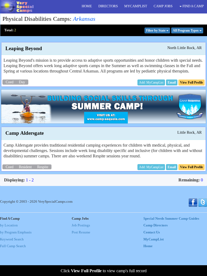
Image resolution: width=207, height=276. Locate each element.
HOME (87, 6)
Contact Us (151, 232)
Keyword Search (12, 239)
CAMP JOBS (163, 6)
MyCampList (153, 239)
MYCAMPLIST (135, 6)
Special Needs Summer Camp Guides (171, 218)
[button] (171, 82)
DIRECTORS (108, 6)
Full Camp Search (13, 246)
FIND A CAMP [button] (193, 6)
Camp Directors (155, 225)
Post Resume (81, 232)
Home (148, 246)
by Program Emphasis (16, 232)
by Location (9, 225)
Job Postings (81, 225)
